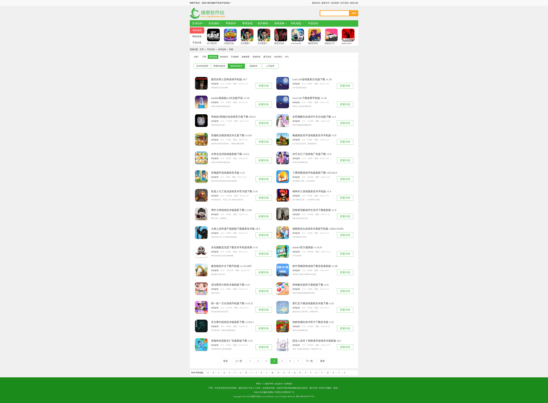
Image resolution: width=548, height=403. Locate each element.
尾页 (322, 361)
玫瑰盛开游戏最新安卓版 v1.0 (228, 172)
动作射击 (278, 57)
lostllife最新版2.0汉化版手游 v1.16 (230, 98)
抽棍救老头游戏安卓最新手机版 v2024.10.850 (317, 228)
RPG (287, 57)
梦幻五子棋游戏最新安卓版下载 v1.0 (313, 303)
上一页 (238, 361)
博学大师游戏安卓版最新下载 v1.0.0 (231, 210)
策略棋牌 (246, 57)
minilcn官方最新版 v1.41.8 (307, 247)
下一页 (309, 361)
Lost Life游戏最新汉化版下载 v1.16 (312, 79)
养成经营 (256, 57)
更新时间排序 (236, 66)
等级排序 (253, 66)
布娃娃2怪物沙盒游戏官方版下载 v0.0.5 (233, 116)
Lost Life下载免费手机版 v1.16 (309, 98)
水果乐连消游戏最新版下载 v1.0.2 (230, 154)
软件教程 (263, 23)
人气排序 (270, 66)
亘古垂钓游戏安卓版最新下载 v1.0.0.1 (232, 322)
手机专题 (296, 23)
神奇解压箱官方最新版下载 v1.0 (310, 284)
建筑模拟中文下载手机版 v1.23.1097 (231, 266)
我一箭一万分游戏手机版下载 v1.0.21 (232, 303)
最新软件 (326, 3)
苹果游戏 (247, 23)
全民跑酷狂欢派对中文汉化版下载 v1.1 (314, 116)
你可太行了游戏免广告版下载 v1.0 (311, 154)
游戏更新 (335, 3)
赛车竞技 (267, 57)
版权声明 (269, 384)
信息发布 (279, 384)
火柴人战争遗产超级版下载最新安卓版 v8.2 (235, 228)
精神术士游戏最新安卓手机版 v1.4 (311, 191)
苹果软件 (231, 23)
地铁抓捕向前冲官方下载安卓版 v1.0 (313, 322)
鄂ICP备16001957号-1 (305, 396)
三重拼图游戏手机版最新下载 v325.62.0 (314, 172)
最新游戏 (316, 3)
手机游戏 (211, 49)
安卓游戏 (213, 23)
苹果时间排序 (219, 66)
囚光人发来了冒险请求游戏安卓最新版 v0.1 (316, 340)
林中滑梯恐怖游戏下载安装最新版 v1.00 (315, 266)
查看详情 (264, 85)
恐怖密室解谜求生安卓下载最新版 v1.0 (314, 210)
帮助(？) (259, 384)
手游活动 (313, 23)
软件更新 (345, 3)
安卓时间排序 (202, 66)
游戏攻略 (279, 23)
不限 (204, 57)
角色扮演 (224, 57)
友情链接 (288, 384)
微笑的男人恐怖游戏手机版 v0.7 (229, 79)
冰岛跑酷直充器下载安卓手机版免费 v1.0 (234, 247)
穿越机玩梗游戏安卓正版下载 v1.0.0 (231, 135)
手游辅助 (235, 57)
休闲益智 (222, 49)
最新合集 (354, 3)
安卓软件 (197, 23)
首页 (202, 49)
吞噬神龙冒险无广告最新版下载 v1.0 (231, 340)
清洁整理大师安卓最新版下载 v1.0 (230, 284)
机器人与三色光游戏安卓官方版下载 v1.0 (234, 191)
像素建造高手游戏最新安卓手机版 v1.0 (314, 135)
